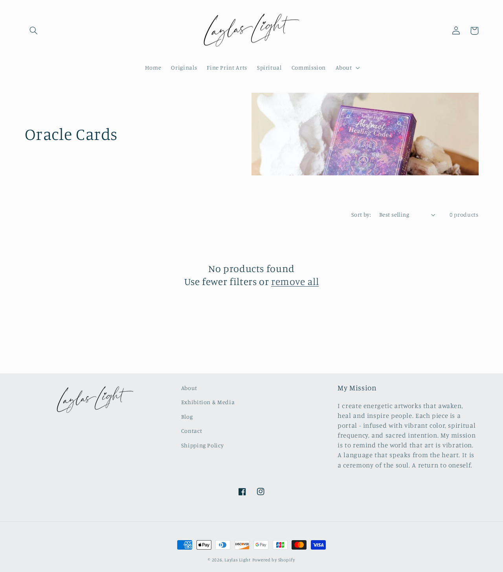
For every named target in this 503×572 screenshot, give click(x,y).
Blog (187, 416)
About (189, 387)
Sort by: (361, 214)
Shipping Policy (202, 445)
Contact (191, 430)
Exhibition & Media (208, 402)
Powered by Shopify (273, 560)
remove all (295, 281)
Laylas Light (237, 560)
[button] (34, 31)
